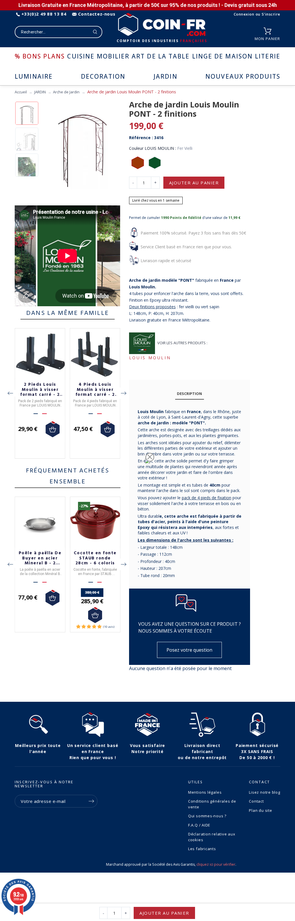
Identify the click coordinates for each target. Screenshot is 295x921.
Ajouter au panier (194, 183)
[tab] (189, 394)
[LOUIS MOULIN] (142, 343)
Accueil (21, 91)
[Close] (150, 457)
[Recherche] (95, 32)
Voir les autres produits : (182, 342)
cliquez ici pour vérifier (215, 864)
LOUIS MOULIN (150, 357)
